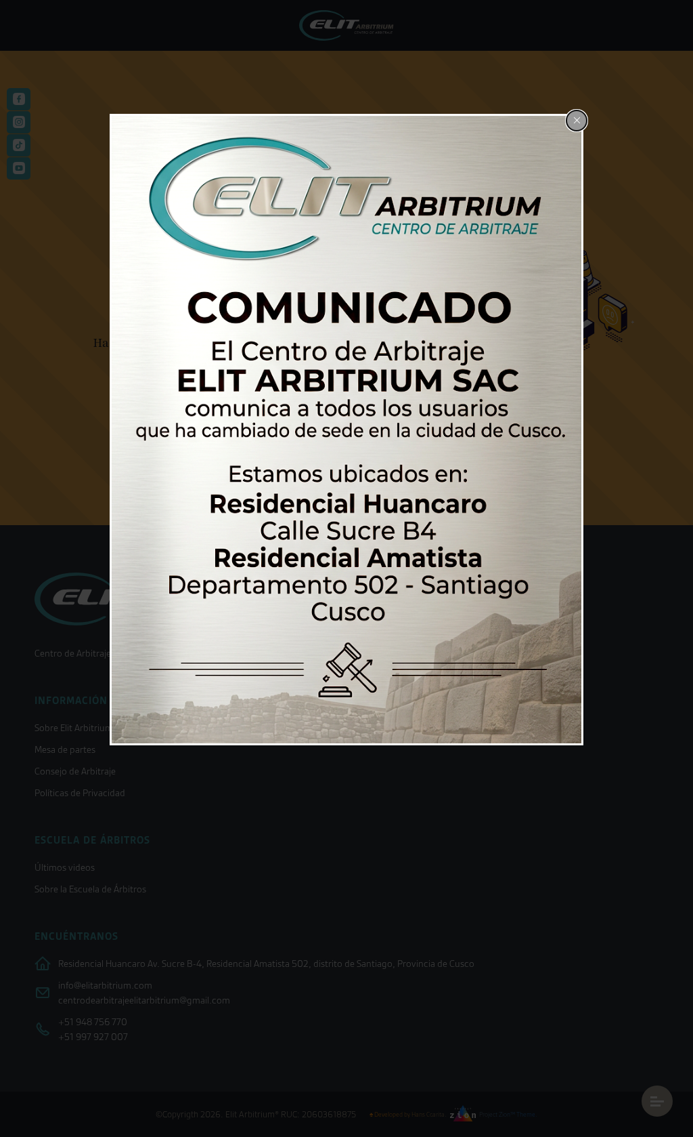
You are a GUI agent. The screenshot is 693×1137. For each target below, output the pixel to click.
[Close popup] (576, 120)
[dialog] (346, 430)
